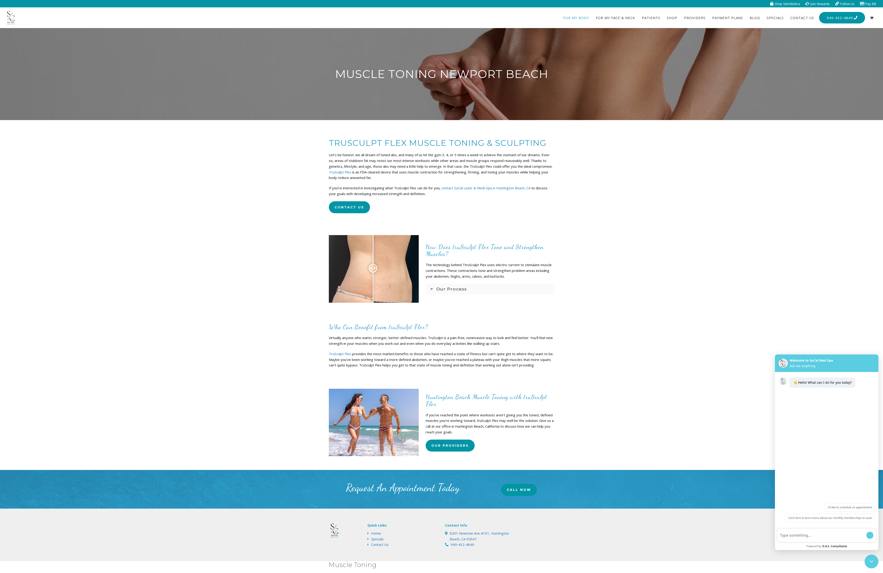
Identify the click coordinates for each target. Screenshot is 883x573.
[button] (871, 17)
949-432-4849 (462, 544)
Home (376, 533)
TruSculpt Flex (340, 172)
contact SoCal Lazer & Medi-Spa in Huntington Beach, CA (486, 188)
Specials (377, 539)
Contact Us (380, 544)
